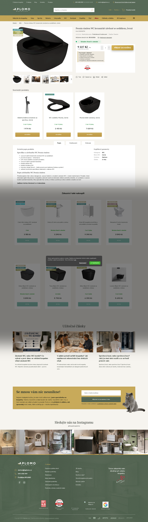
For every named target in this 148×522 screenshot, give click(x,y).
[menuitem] (20, 18)
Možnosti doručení (106, 37)
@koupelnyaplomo (74, 426)
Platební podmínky (50, 471)
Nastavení (82, 263)
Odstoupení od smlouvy (52, 485)
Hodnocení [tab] (73, 143)
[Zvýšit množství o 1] (109, 48)
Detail (27, 240)
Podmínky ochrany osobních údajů (55, 488)
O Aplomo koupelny (18, 2)
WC (103, 152)
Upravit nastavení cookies (52, 518)
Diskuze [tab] (88, 143)
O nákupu (28, 2)
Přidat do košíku (122, 48)
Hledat (92, 10)
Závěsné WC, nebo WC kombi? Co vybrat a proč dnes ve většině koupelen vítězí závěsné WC (31, 358)
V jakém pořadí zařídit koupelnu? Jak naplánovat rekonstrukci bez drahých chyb (72, 358)
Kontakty (42, 2)
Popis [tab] (59, 143)
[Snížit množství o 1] (102, 48)
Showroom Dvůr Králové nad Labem (125, 2)
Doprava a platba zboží (52, 468)
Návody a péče (80, 481)
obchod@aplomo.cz (25, 470)
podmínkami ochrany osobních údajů (106, 403)
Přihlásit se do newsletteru (101, 399)
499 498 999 (22, 474)
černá (104, 155)
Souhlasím (95, 263)
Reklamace (48, 475)
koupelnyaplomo (24, 482)
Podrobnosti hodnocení (99, 34)
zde (75, 260)
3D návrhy (79, 468)
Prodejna (50, 2)
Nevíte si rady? (80, 475)
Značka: (113, 34)
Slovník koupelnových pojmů (84, 478)
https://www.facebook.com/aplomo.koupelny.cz (19, 482)
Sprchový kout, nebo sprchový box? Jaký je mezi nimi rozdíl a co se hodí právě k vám (114, 358)
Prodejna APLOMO (24, 477)
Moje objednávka (50, 478)
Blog (35, 2)
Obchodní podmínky (51, 481)
